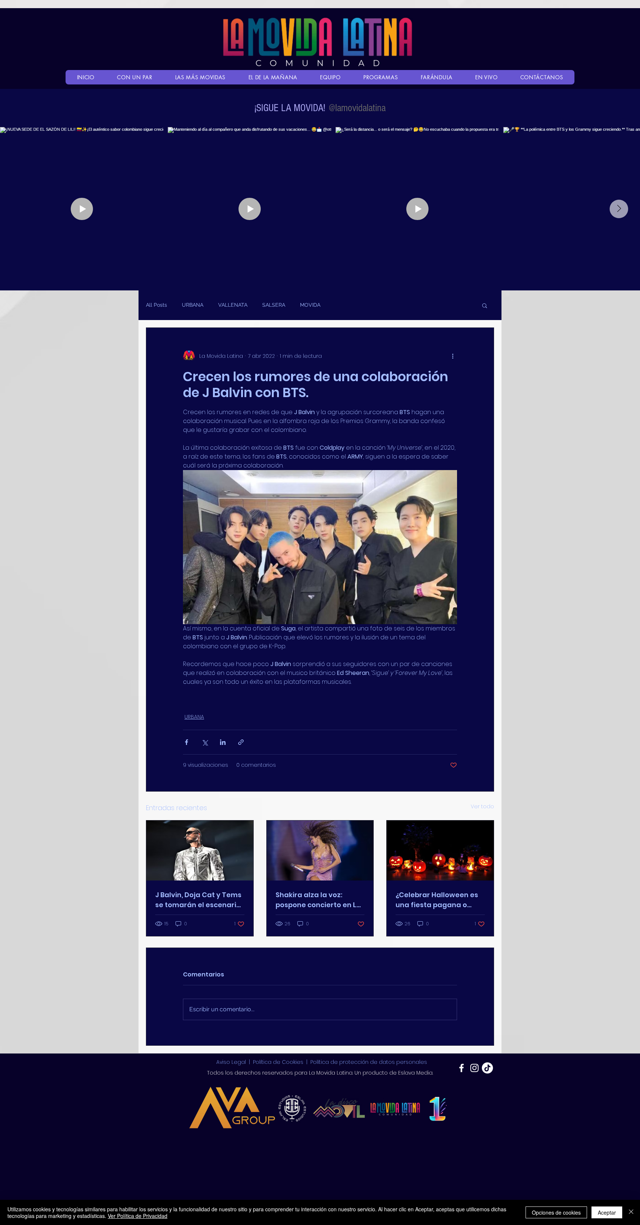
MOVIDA (310, 305)
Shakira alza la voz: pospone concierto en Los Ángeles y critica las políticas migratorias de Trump (320, 900)
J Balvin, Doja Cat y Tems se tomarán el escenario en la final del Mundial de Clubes (199, 900)
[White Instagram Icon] (474, 1067)
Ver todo (482, 806)
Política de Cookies (278, 1062)
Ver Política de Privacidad (137, 1215)
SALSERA (273, 305)
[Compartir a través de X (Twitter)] (204, 742)
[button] (484, 305)
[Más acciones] (452, 356)
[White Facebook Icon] (461, 1067)
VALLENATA (232, 305)
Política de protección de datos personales (368, 1062)
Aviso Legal (231, 1062)
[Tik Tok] (487, 1067)
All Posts (156, 305)
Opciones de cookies (556, 1212)
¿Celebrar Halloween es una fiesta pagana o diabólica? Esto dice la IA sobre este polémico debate (438, 900)
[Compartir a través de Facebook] (186, 742)
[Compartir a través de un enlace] (240, 742)
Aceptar (607, 1212)
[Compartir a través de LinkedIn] (222, 742)
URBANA (192, 305)
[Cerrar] (631, 1212)
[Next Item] (619, 209)
